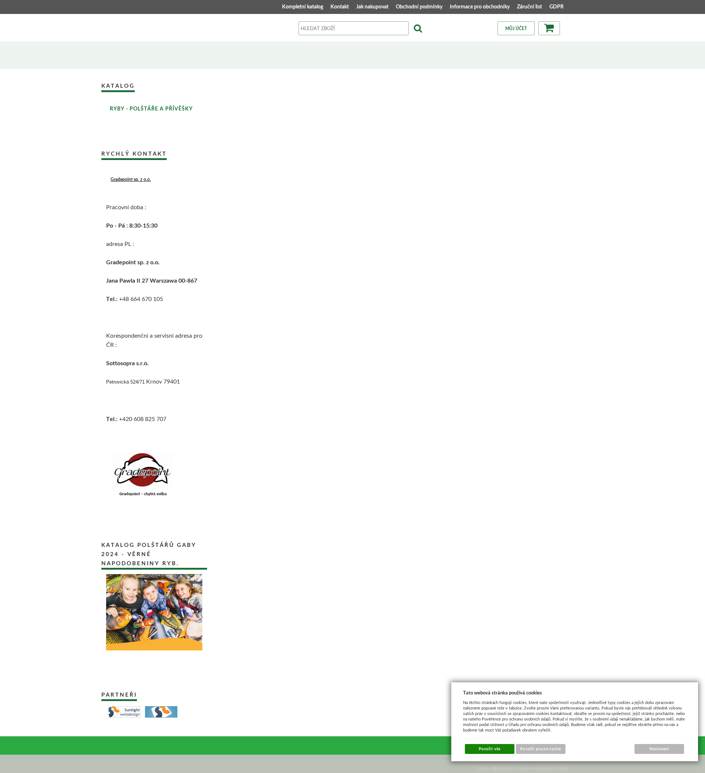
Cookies (484, 768)
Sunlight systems (514, 768)
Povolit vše (489, 749)
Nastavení (659, 749)
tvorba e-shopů (551, 768)
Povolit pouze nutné (540, 749)
